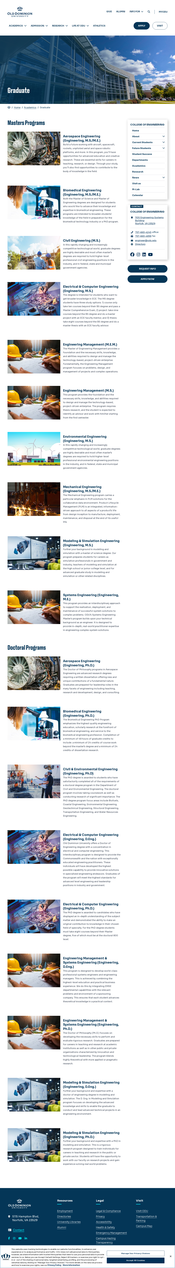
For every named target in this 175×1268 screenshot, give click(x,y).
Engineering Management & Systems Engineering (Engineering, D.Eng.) (91, 962)
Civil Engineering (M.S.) (81, 241)
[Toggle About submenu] (164, 136)
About (135, 136)
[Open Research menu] (66, 26)
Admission (37, 25)
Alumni (120, 11)
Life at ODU (78, 25)
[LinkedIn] (26, 1238)
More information (71, 1265)
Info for (135, 11)
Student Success (142, 154)
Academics (16, 25)
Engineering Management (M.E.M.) (90, 344)
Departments (140, 160)
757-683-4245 (143, 232)
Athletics (99, 25)
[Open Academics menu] (25, 26)
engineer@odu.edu (146, 240)
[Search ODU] (149, 12)
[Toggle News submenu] (164, 177)
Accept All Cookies (135, 1260)
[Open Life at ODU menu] (88, 26)
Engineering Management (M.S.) (88, 390)
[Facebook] (9, 1238)
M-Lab (136, 189)
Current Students (142, 142)
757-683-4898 (143, 236)
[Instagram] (14, 1238)
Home (17, 107)
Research (58, 25)
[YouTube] (20, 1238)
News (135, 177)
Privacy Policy (54, 1265)
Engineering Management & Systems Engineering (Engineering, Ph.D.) (91, 1025)
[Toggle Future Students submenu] (164, 148)
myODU (163, 11)
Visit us (136, 183)
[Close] (171, 1256)
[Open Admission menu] (47, 26)
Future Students (141, 148)
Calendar (137, 195)
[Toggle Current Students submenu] (164, 142)
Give (109, 11)
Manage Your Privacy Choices (135, 1253)
